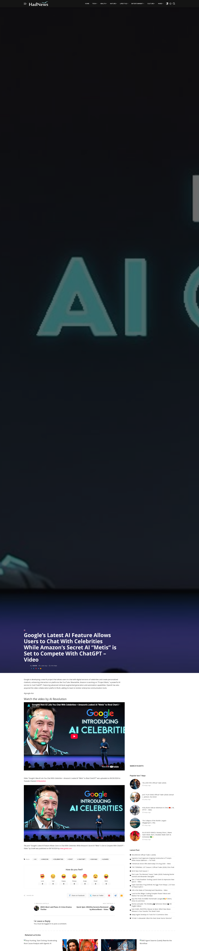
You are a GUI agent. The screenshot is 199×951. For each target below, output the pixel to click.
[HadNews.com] (39, 4)
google (94, 859)
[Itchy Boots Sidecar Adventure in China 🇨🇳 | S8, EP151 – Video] (135, 810)
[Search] (174, 3)
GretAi (35, 665)
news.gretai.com (66, 848)
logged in (47, 924)
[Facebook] (31, 668)
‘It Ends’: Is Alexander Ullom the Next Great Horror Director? (152, 918)
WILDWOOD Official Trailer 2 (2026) (144, 855)
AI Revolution (41, 781)
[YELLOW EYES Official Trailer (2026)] (135, 784)
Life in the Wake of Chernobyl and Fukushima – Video (149, 890)
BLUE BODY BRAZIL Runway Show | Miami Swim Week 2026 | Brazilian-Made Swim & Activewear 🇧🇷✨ (157, 835)
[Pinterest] (36, 668)
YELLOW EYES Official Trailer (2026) (154, 783)
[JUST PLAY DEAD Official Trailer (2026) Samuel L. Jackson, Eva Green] (135, 797)
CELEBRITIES (58, 859)
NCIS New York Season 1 (140, 871)
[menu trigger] (26, 3)
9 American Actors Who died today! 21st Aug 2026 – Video (151, 864)
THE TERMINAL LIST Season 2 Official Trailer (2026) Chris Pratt (153, 867)
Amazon (45, 859)
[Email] (40, 668)
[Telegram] (38, 668)
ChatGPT (81, 859)
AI (24, 630)
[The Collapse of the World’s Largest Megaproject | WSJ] (135, 823)
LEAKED (105, 859)
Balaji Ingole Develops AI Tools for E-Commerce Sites (150, 915)
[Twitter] (34, 668)
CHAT (71, 859)
